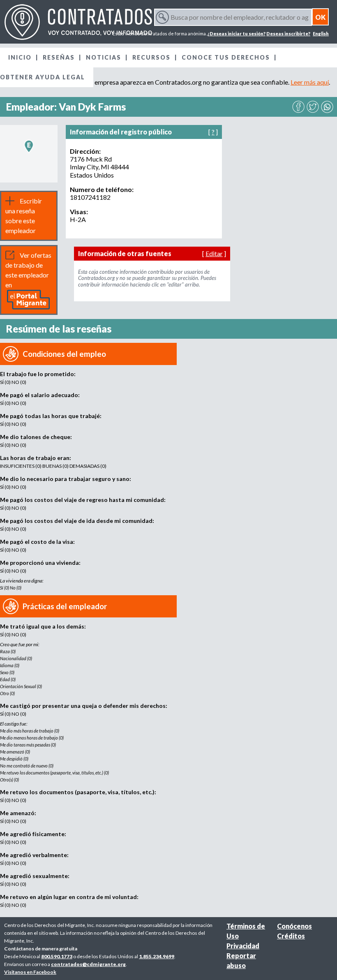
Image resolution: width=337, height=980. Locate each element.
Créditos (291, 936)
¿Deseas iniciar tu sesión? (236, 33)
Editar (214, 253)
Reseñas (59, 57)
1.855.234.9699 (156, 956)
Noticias (103, 57)
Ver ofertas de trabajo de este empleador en (28, 270)
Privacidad (242, 946)
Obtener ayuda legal (42, 77)
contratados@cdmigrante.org (88, 964)
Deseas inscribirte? (288, 33)
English (321, 33)
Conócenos (294, 926)
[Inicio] (78, 22)
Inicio (20, 57)
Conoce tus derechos (226, 57)
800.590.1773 (56, 956)
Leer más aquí (310, 82)
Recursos (151, 57)
